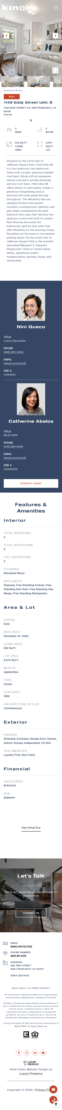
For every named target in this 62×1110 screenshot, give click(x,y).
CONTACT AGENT (31, 483)
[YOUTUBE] (43, 1053)
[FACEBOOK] (19, 1053)
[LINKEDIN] (35, 1053)
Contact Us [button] (31, 913)
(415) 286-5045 (13, 446)
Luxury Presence (31, 1073)
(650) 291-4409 (13, 351)
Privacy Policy (45, 1089)
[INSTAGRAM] (27, 1053)
